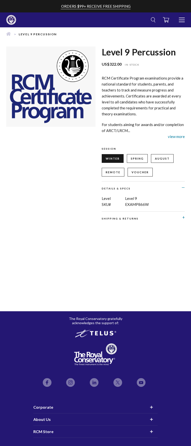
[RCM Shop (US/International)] (8, 34)
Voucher (140, 172)
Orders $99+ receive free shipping (96, 6)
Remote (113, 172)
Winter (113, 158)
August (162, 158)
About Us (42, 419)
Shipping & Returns (120, 218)
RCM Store (43, 431)
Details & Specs (116, 188)
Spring (137, 158)
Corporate (43, 407)
